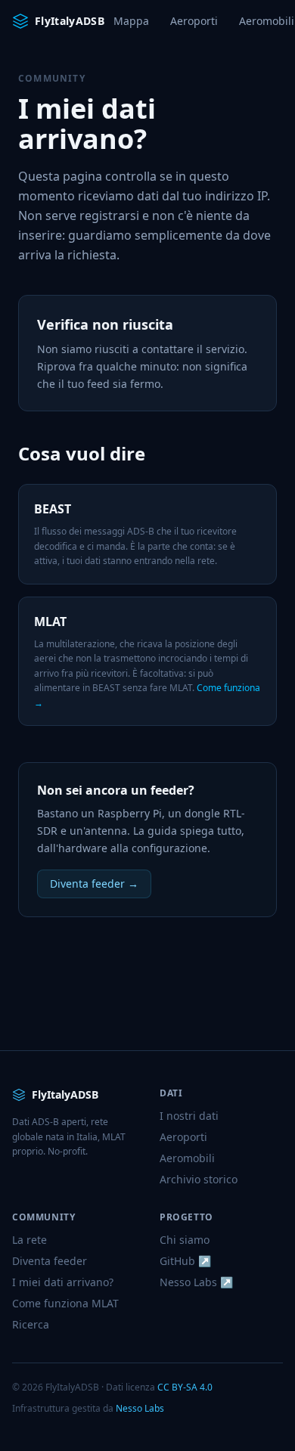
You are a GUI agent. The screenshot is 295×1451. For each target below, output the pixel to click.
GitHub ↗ (185, 1261)
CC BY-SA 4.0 (185, 1387)
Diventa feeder (49, 1261)
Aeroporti (194, 21)
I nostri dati (189, 1115)
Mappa (131, 21)
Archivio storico (199, 1179)
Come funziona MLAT (65, 1303)
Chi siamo (185, 1239)
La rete (29, 1239)
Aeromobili (187, 1158)
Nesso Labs (140, 1408)
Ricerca (30, 1324)
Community (51, 78)
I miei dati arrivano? (62, 1282)
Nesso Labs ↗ (196, 1282)
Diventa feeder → (94, 883)
